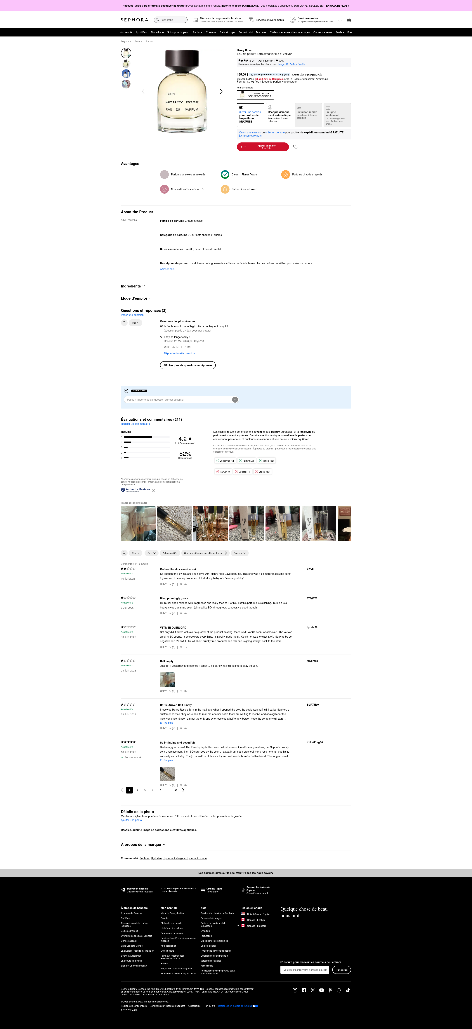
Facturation (206, 935)
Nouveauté (126, 32)
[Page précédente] (122, 790)
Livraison (205, 930)
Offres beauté (167, 950)
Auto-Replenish (168, 945)
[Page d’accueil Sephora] (134, 20)
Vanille (302, 64)
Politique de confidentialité (134, 1005)
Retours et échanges (211, 918)
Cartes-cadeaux (322, 32)
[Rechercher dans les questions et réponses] (124, 322)
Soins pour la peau (178, 32)
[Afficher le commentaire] (138, 523)
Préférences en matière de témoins (234, 1005)
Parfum (149, 41)
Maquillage (157, 32)
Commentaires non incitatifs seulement (203, 552)
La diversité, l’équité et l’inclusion (137, 950)
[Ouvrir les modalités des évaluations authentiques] (153, 490)
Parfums (197, 32)
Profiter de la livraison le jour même (178, 973)
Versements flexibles (211, 960)
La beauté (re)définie (131, 960)
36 (175, 790)
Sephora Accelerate (131, 955)
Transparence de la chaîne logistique (134, 924)
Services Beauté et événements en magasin (178, 939)
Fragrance (126, 41)
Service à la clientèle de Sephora (217, 913)
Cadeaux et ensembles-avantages (290, 32)
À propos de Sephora (131, 913)
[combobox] (171, 20)
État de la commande (171, 923)
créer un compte (275, 132)
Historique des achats (172, 927)
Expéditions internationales (214, 940)
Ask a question (265, 60)
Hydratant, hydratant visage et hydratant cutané (179, 858)
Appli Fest (142, 32)
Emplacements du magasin (214, 955)
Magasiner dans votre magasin (176, 968)
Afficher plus (167, 269)
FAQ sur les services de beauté (216, 950)
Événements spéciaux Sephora (136, 935)
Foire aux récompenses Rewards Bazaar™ (172, 957)
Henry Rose (244, 50)
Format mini (246, 32)
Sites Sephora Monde (132, 945)
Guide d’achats (208, 945)
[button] (301, 75)
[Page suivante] (183, 790)
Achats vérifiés (170, 552)
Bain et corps (227, 32)
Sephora (145, 858)
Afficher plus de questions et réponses (187, 365)
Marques (261, 32)
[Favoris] (340, 19)
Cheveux (211, 32)
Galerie (164, 918)
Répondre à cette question (179, 353)
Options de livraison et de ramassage (213, 924)
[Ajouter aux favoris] (296, 147)
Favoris (164, 963)
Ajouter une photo (131, 820)
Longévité (283, 64)
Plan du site (209, 1005)
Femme (138, 41)
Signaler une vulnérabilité (134, 965)
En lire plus (166, 722)
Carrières (125, 918)
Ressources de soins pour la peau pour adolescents (218, 972)
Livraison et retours (250, 135)
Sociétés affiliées (129, 930)
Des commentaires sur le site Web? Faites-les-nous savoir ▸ (236, 873)
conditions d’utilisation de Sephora (167, 1005)
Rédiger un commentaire (135, 423)
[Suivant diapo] (220, 91)
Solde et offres (344, 32)
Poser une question (132, 315)
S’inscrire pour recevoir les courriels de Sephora (310, 962)
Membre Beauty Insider (172, 913)
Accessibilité (207, 965)
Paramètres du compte (172, 932)
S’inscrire (342, 970)
